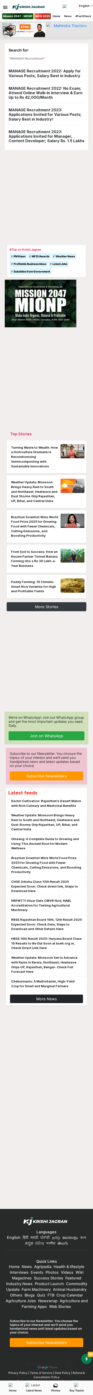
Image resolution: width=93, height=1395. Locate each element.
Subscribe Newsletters (46, 776)
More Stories (46, 606)
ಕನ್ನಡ (29, 1243)
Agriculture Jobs (21, 1300)
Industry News (19, 1283)
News (68, 16)
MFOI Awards (40, 256)
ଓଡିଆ (39, 1243)
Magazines (22, 1278)
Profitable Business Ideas (30, 264)
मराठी (34, 1237)
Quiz (41, 1295)
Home (56, 16)
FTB (50, 1295)
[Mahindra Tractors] (68, 30)
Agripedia (43, 1266)
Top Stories (21, 434)
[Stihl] (24, 30)
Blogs (30, 1295)
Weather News (65, 256)
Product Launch (49, 1283)
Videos (67, 1272)
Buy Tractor (77, 1390)
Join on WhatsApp (46, 735)
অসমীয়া (50, 1243)
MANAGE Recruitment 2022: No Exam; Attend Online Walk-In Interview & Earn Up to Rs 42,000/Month (46, 93)
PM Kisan (20, 256)
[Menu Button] (5, 7)
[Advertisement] (46, 196)
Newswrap (47, 1300)
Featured (73, 1278)
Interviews (19, 1272)
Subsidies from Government (32, 271)
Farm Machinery (36, 1289)
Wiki (79, 1272)
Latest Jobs (59, 264)
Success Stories (48, 1278)
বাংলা (83, 1237)
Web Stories (60, 1306)
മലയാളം (70, 1237)
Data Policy (62, 1373)
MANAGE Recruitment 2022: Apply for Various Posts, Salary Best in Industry (45, 73)
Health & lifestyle (69, 1266)
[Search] (70, 6)
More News (46, 998)
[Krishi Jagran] (28, 7)
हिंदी (25, 1237)
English (14, 1237)
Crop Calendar (70, 1295)
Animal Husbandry (70, 1289)
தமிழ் (56, 1237)
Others (16, 1295)
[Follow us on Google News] (46, 1366)
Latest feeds (22, 793)
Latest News (34, 1390)
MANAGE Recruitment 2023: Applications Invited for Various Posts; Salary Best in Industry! (45, 114)
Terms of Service (41, 1373)
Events (37, 1272)
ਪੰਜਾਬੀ (45, 1237)
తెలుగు (62, 1243)
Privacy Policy (18, 1373)
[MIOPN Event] (40, 303)
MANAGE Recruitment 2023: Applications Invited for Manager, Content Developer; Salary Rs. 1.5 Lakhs (46, 136)
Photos (55, 1390)
